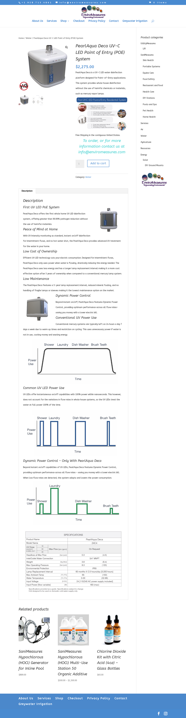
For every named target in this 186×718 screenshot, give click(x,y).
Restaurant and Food (153, 85)
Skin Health (148, 60)
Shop (63, 21)
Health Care (148, 92)
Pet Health (148, 110)
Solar (145, 160)
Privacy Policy (96, 21)
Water (29, 38)
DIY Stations (149, 98)
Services (52, 21)
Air (142, 129)
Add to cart (98, 163)
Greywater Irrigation (134, 21)
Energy (144, 155)
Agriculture (146, 142)
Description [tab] (27, 191)
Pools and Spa (150, 104)
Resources (145, 148)
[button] (66, 47)
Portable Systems (151, 66)
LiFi (144, 48)
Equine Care (148, 73)
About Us (37, 21)
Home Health (149, 117)
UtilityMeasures (148, 43)
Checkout (79, 21)
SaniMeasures (147, 55)
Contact (114, 21)
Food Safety (149, 79)
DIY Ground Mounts (154, 165)
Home (21, 38)
